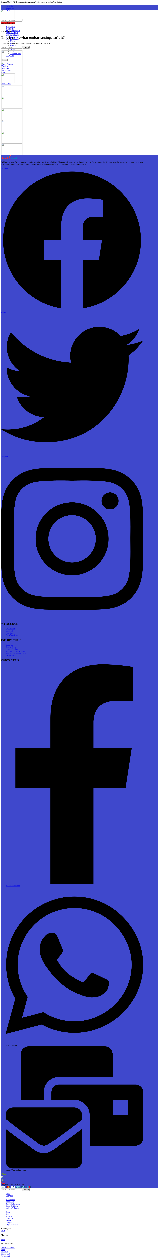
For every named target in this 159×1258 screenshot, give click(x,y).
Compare (9, 1222)
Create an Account (8, 1248)
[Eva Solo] (12, 143)
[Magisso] (12, 73)
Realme (13, 45)
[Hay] (12, 120)
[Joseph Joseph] (12, 108)
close (3, 1231)
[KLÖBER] (12, 96)
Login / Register (11, 1225)
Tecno (12, 49)
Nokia (12, 41)
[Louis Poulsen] (12, 85)
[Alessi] (12, 154)
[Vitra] (12, 61)
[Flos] (12, 131)
